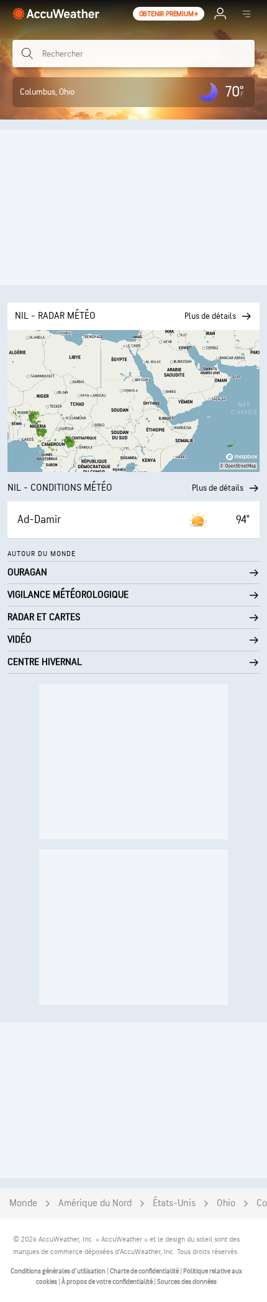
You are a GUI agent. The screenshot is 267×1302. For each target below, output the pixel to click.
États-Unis (174, 1203)
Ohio (226, 1203)
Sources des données (187, 1282)
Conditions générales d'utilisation (59, 1271)
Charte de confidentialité (145, 1271)
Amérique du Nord (95, 1203)
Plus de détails (217, 488)
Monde (23, 1203)
